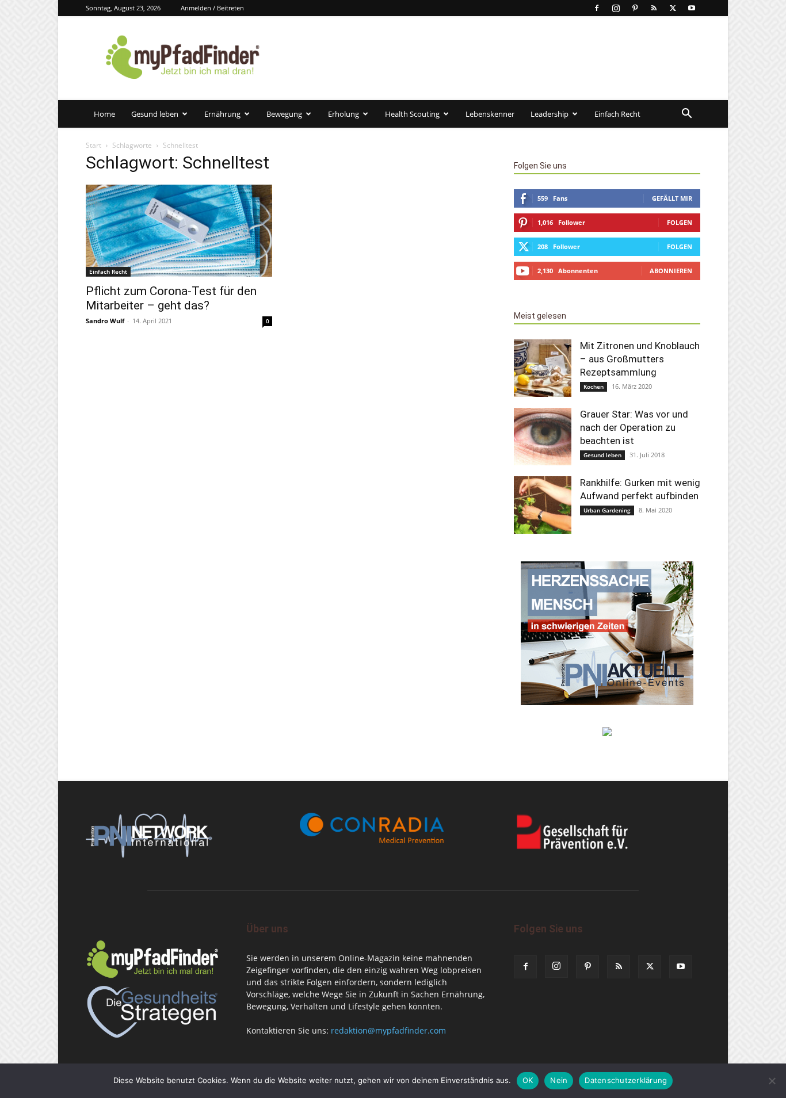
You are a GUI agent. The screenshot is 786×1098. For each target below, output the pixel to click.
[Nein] (771, 1080)
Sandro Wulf (105, 320)
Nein (558, 1080)
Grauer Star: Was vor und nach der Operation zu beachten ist (634, 427)
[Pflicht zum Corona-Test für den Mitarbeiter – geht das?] (179, 231)
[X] (672, 8)
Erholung (343, 114)
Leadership (549, 114)
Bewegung (284, 114)
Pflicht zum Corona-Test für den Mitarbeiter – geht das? (171, 298)
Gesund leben (154, 114)
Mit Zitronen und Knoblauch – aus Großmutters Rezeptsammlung (640, 359)
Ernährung (222, 114)
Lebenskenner (490, 114)
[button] (686, 114)
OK (527, 1080)
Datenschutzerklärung (626, 1080)
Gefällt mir (672, 198)
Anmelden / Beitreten (212, 7)
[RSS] (653, 8)
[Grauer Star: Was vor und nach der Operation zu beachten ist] (542, 436)
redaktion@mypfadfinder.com (388, 1030)
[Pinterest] (634, 8)
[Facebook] (596, 8)
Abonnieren (671, 270)
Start (93, 145)
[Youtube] (691, 8)
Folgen (679, 222)
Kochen (593, 386)
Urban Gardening (607, 510)
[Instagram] (615, 8)
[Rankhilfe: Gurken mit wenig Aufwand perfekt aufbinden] (542, 505)
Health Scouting (412, 114)
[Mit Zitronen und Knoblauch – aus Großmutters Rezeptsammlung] (542, 368)
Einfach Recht (617, 114)
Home (104, 114)
